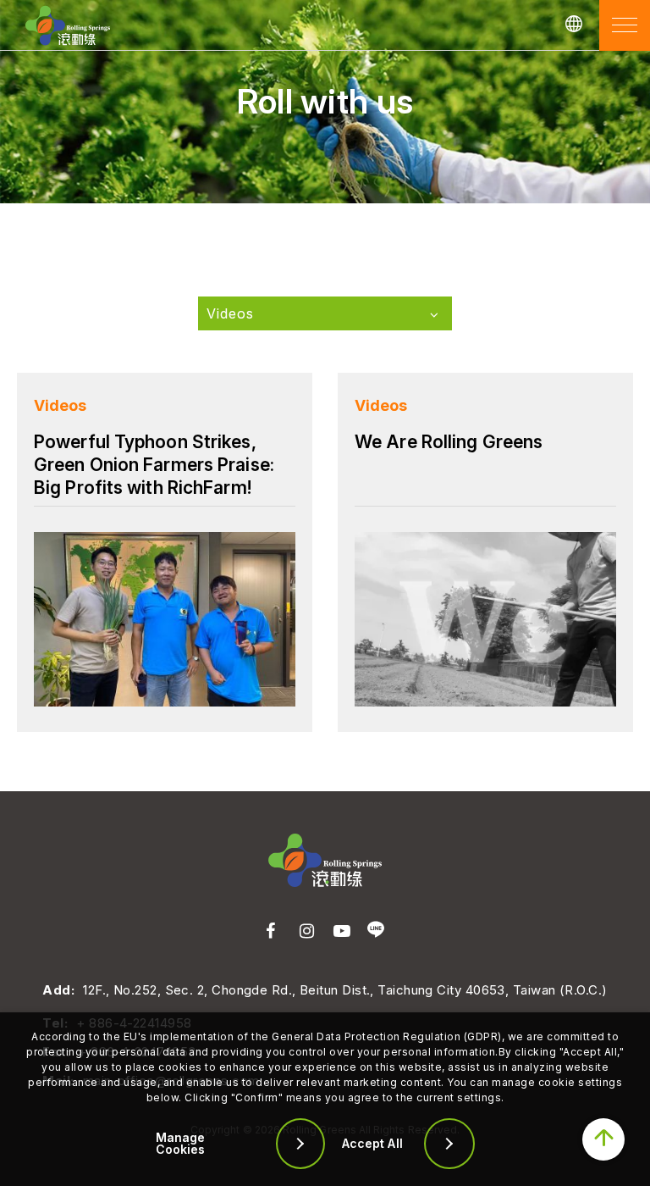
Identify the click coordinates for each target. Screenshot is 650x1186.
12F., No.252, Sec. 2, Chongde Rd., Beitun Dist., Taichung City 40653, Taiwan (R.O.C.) (345, 990)
